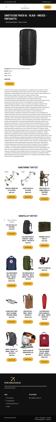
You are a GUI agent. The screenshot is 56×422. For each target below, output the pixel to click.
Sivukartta (48, 419)
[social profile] (15, 2)
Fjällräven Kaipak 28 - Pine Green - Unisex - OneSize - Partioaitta (28, 275)
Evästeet (49, 417)
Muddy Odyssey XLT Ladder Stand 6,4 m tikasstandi (44, 190)
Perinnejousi (10, 398)
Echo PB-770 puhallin (44, 268)
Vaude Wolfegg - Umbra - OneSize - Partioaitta (28, 313)
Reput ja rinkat (23, 22)
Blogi (8, 406)
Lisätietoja (9, 84)
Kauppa (48, 7)
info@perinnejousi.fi (46, 1)
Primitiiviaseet (10, 401)
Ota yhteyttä (42, 417)
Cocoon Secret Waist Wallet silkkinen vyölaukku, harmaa (11, 313)
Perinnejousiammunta (12, 403)
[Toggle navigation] (6, 7)
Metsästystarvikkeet (11, 22)
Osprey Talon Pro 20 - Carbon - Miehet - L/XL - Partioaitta (11, 351)
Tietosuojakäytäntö (40, 419)
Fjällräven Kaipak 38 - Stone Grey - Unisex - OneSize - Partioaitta (28, 238)
